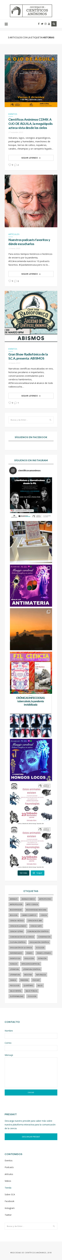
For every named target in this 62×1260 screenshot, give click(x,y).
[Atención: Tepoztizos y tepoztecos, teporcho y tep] (31, 847)
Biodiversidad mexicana (36, 910)
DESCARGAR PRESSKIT (31, 1136)
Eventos (12, 114)
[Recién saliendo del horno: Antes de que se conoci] (31, 716)
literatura (14, 969)
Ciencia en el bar (35, 921)
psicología (14, 985)
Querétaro (28, 985)
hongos (13, 964)
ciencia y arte (36, 926)
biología (13, 915)
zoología (32, 996)
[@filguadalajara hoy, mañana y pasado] (31, 498)
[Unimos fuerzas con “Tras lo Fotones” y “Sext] (31, 586)
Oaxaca (13, 980)
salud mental (15, 991)
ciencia (44, 915)
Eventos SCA (15, 958)
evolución (29, 958)
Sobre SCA (10, 1194)
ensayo (29, 953)
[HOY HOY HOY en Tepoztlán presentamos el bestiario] (31, 804)
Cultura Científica (17, 942)
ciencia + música (16, 921)
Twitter (8, 1214)
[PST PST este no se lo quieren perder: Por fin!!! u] (31, 760)
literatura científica (31, 969)
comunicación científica (37, 931)
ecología (40, 948)
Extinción (42, 958)
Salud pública (31, 991)
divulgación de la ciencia (21, 948)
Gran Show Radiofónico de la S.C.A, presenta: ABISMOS (28, 356)
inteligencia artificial (31, 964)
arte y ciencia (32, 904)
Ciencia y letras (16, 931)
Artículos (13, 234)
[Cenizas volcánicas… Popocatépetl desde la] (31, 629)
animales (13, 899)
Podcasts (9, 1167)
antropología (16, 904)
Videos (8, 1180)
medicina (28, 975)
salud (39, 985)
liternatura (15, 975)
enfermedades (16, 953)
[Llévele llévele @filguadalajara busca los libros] (31, 542)
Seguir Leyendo (29, 158)
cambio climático (29, 915)
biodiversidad (16, 910)
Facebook (9, 1201)
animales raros (28, 899)
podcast (36, 980)
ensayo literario (44, 953)
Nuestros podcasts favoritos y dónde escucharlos (29, 242)
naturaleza (41, 975)
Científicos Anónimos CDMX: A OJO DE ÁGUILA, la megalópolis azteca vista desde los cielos (30, 123)
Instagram (10, 1208)
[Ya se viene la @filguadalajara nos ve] (31, 673)
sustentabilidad (16, 996)
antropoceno (45, 899)
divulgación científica (39, 942)
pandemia (24, 980)
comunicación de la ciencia (22, 937)
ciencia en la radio (18, 926)
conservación (44, 937)
